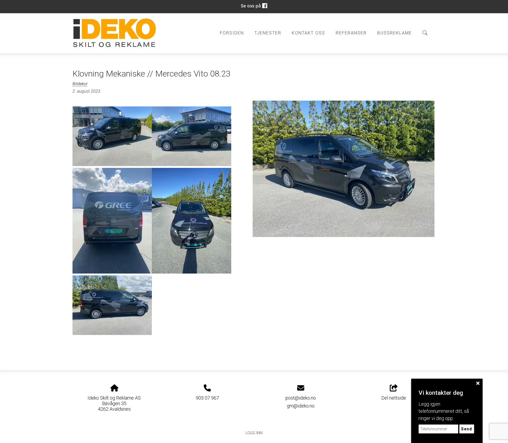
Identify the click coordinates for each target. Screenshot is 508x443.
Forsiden (232, 32)
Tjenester (268, 32)
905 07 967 (207, 398)
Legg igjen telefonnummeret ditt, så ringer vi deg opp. (444, 411)
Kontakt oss (308, 32)
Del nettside (393, 398)
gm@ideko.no (301, 406)
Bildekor (80, 83)
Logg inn (254, 433)
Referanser (351, 32)
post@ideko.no (300, 398)
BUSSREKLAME (394, 32)
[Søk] (425, 33)
